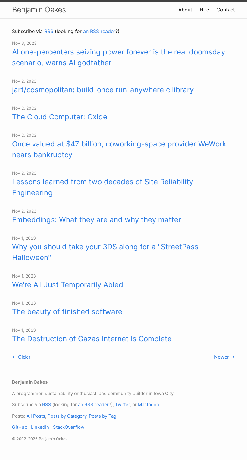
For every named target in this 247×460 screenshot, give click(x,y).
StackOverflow (68, 427)
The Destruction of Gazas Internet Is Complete (92, 338)
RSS (48, 31)
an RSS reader (99, 31)
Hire (204, 10)
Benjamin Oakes (39, 9)
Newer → (224, 357)
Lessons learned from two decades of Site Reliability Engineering (102, 187)
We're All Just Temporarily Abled (67, 284)
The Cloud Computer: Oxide (59, 116)
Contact (226, 10)
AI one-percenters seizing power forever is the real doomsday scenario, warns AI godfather (118, 57)
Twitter (122, 404)
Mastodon (148, 404)
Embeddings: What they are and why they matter (96, 219)
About (185, 10)
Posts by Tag (102, 416)
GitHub (19, 427)
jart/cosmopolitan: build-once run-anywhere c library (103, 89)
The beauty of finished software (67, 311)
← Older (21, 357)
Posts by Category (67, 416)
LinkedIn (40, 427)
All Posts (36, 416)
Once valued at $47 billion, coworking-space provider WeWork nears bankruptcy (119, 149)
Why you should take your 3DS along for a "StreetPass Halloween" (105, 252)
